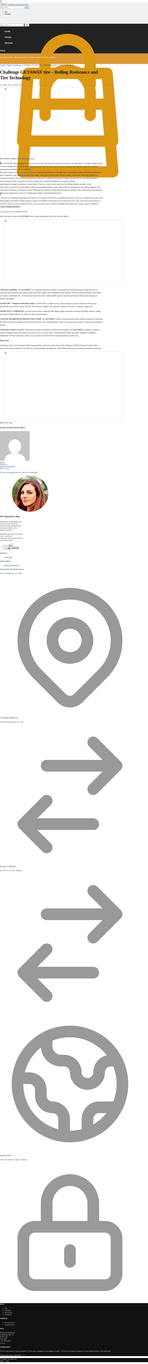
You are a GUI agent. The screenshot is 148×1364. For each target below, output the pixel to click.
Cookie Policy (10, 1325)
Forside (2, 65)
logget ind (13, 472)
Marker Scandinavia (14, 65)
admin (2, 462)
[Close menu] (1, 1)
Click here (4, 212)
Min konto (8, 1312)
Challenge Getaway (27, 159)
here (43, 184)
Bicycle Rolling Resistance (27, 172)
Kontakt (8, 14)
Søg (26, 7)
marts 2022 (9, 557)
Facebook (8, 1314)
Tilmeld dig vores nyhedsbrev (11, 1355)
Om (6, 12)
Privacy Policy (10, 1322)
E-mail (2, 1343)
